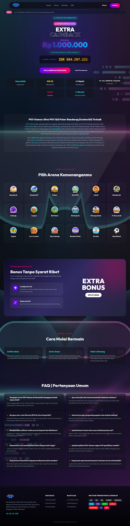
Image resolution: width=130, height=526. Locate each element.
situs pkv (82, 134)
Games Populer (50, 500)
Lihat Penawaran (81, 70)
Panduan (65, 5)
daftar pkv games (38, 138)
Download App (50, 507)
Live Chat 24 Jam (72, 500)
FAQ (72, 5)
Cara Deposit (71, 507)
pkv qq (34, 143)
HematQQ (56, 129)
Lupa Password (72, 503)
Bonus (56, 5)
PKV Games (30, 124)
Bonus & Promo (50, 503)
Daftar (115, 5)
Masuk (104, 5)
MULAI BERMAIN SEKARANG (55, 70)
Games (48, 5)
